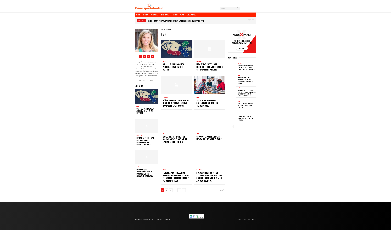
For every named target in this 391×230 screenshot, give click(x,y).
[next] (253, 20)
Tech (165, 169)
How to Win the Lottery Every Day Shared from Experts (245, 105)
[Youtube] (152, 56)
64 (179, 190)
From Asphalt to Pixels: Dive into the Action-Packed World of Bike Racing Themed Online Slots (247, 93)
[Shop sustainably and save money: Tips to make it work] (209, 121)
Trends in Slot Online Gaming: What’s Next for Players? (245, 118)
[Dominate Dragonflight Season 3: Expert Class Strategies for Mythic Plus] (232, 66)
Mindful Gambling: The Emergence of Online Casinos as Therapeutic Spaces (245, 80)
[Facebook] (140, 56)
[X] (148, 56)
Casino (139, 135)
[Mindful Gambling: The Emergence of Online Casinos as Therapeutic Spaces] (232, 79)
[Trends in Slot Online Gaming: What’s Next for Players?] (232, 117)
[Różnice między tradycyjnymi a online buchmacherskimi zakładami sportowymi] (146, 157)
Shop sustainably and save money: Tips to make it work (209, 138)
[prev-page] (229, 126)
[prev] (249, 20)
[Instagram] (144, 56)
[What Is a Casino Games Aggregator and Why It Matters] (146, 96)
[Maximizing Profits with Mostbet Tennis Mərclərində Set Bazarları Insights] (146, 126)
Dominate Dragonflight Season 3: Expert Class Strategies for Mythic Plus (246, 67)
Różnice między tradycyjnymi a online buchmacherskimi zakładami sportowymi (176, 21)
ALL (137, 106)
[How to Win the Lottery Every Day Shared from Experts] (232, 104)
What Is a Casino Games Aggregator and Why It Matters (145, 111)
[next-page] (184, 190)
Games (199, 169)
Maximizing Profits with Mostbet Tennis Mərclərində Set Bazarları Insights (145, 141)
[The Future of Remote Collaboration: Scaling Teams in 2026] (209, 85)
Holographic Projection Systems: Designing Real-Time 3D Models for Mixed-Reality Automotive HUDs (176, 176)
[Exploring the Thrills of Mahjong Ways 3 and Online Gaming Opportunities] (176, 121)
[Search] (238, 8)
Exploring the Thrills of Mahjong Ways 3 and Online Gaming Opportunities (175, 139)
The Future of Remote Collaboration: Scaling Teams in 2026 (207, 103)
